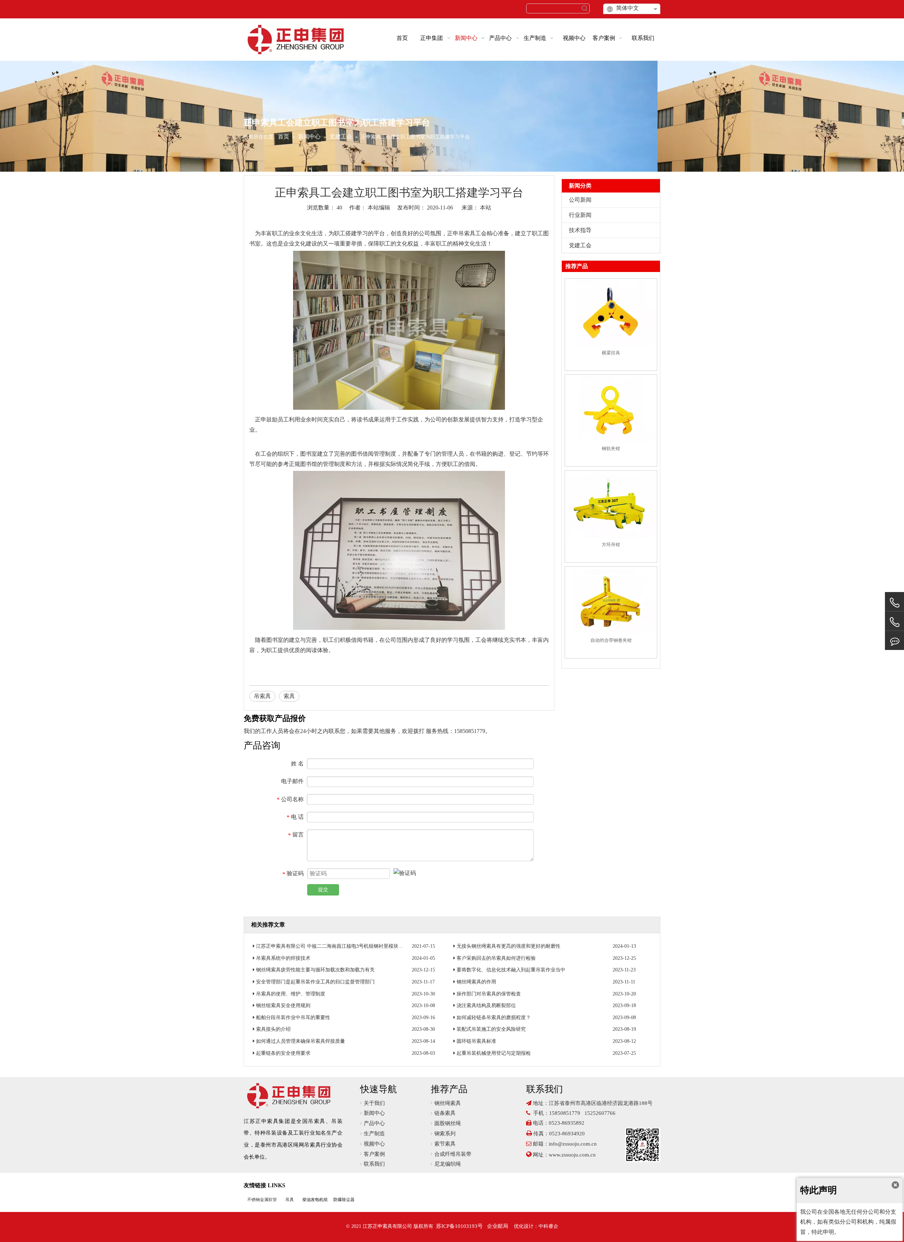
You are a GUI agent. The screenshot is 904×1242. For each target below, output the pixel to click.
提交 (323, 889)
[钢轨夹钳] (611, 409)
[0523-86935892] (894, 602)
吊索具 (466, 233)
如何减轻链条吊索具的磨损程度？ (494, 1017)
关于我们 (374, 1103)
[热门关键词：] (584, 8)
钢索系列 (445, 1133)
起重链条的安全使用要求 (283, 1053)
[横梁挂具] (611, 313)
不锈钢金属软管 (262, 1199)
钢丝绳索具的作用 (476, 981)
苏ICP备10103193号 (459, 1226)
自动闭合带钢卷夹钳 (611, 640)
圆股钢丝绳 (447, 1123)
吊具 (289, 1199)
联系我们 (374, 1164)
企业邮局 (497, 1226)
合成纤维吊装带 (452, 1154)
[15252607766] (894, 640)
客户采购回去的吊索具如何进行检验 (496, 958)
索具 (289, 696)
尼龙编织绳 (447, 1164)
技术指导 (580, 230)
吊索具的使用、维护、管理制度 (290, 993)
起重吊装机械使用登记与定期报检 (494, 1053)
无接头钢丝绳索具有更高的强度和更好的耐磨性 (508, 946)
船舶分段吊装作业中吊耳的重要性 (293, 1017)
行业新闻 (580, 215)
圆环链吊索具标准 (476, 1041)
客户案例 (374, 1154)
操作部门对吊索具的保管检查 (489, 993)
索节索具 (445, 1144)
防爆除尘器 (344, 1199)
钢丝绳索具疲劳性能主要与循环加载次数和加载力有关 (315, 969)
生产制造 (374, 1133)
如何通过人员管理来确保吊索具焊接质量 (300, 1041)
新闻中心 (374, 1113)
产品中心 (374, 1123)
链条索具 (445, 1113)
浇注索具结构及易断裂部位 (486, 1005)
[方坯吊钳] (611, 505)
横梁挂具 (611, 352)
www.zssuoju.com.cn (573, 1155)
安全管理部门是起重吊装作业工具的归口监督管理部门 (315, 981)
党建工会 (580, 245)
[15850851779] (894, 622)
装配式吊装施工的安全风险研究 (491, 1029)
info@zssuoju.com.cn (573, 1144)
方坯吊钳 (611, 544)
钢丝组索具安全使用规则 (283, 1005)
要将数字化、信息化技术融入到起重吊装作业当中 (511, 969)
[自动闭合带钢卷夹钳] (611, 600)
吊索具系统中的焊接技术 (283, 958)
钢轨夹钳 (611, 448)
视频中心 (374, 1144)
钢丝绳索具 (447, 1103)
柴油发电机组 (315, 1199)
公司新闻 (580, 200)
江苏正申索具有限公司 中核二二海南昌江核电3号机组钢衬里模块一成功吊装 (339, 946)
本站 (485, 208)
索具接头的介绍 (273, 1029)
